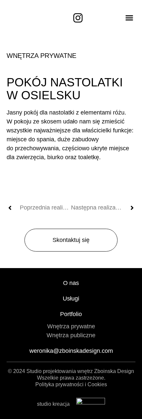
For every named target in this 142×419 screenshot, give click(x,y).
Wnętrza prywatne (41, 55)
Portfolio (71, 314)
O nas (71, 283)
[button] (129, 18)
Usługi (71, 298)
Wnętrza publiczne (71, 335)
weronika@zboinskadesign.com (71, 351)
